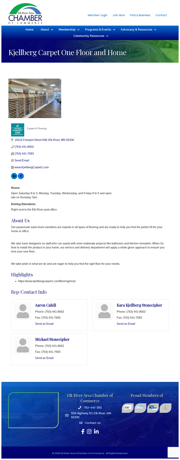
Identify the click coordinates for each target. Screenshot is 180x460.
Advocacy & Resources (136, 29)
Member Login (97, 15)
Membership (67, 29)
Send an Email (44, 323)
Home (29, 29)
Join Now (118, 15)
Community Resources (88, 36)
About (45, 29)
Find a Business (140, 15)
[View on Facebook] (21, 178)
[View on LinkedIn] (14, 178)
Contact (161, 15)
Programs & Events (98, 29)
